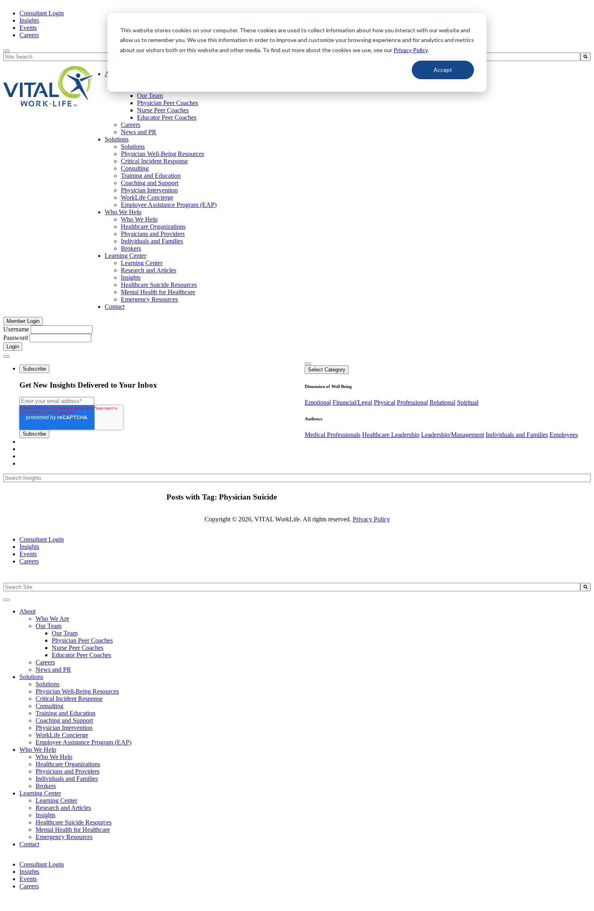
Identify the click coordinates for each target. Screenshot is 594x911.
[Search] (585, 57)
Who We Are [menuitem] (52, 618)
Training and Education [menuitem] (151, 175)
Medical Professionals (332, 434)
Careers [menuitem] (29, 35)
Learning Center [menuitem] (125, 255)
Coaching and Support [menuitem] (149, 182)
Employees (564, 434)
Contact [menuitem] (114, 306)
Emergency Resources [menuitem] (149, 299)
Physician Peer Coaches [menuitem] (167, 102)
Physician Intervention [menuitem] (149, 190)
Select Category (326, 370)
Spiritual (467, 402)
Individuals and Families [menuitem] (152, 241)
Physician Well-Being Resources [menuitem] (162, 153)
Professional (412, 402)
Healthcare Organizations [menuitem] (153, 226)
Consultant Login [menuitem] (41, 13)
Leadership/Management (452, 434)
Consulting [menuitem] (135, 168)
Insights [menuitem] (29, 20)
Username (16, 329)
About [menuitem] (27, 611)
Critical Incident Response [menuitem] (154, 161)
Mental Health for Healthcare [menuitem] (158, 292)
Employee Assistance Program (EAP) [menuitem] (169, 204)
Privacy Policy (411, 49)
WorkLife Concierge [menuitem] (147, 197)
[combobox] (291, 587)
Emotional (318, 402)
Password (15, 337)
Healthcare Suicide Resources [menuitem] (159, 284)
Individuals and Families (517, 434)
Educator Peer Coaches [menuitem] (166, 117)
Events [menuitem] (28, 27)
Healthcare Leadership (390, 434)
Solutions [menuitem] (116, 139)
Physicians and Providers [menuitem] (153, 233)
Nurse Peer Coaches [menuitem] (163, 110)
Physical (384, 402)
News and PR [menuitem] (138, 132)
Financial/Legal (352, 402)
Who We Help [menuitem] (123, 212)
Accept (443, 69)
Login (12, 347)
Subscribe (34, 369)
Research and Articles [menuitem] (148, 270)
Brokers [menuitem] (131, 248)
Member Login (23, 321)
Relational (442, 402)
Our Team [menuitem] (150, 95)
